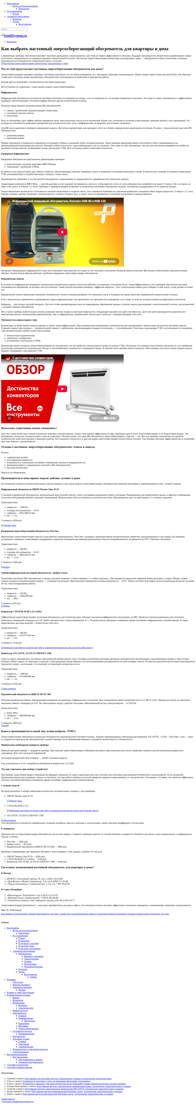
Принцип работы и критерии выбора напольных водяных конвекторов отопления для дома (124, 914)
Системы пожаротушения (19, 1067)
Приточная (23, 8)
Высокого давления (33, 956)
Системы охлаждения (17, 1065)
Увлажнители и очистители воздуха (30, 1049)
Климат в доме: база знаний (20, 992)
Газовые (22, 1015)
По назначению (14, 11)
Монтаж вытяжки (21, 985)
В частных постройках (29, 948)
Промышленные (26, 1034)
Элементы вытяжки (22, 987)
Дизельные (23, 1044)
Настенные (29, 1021)
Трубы (16, 21)
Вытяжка (11, 979)
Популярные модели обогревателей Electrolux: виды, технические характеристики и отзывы (77, 1091)
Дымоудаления (31, 959)
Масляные (23, 1026)
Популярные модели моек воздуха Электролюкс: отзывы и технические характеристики (68, 1078)
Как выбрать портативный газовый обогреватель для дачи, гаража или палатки (40, 914)
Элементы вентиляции (18, 16)
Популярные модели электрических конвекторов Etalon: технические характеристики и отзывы (84, 1086)
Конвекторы (19, 1003)
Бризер (16, 997)
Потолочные (30, 964)
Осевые (28, 961)
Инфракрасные (25, 1018)
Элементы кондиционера (30, 1062)
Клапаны (17, 19)
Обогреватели (19, 1013)
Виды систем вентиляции (25, 6)
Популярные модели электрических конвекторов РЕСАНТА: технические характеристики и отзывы (74, 1089)
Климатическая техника (18, 995)
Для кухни (18, 982)
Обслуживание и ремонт (30, 1059)
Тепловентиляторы (33, 966)
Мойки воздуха (20, 1010)
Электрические (25, 1008)
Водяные (22, 1005)
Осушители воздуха (22, 1031)
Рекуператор (19, 1036)
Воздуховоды (24, 24)
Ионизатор (18, 1000)
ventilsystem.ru (8, 1099)
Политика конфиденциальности (18, 1101)
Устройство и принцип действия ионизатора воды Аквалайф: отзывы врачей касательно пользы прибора (74, 1083)
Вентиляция (13, 3)
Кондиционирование (17, 1054)
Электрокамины (21, 1052)
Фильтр (22, 990)
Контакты (12, 41)
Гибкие (33, 977)
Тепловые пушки (21, 1039)
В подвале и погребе (28, 943)
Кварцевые (23, 1023)
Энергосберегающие (28, 1028)
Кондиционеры (20, 1057)
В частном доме (26, 946)
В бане (16, 14)
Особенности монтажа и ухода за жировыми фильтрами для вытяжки (56, 1081)
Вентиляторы (25, 954)
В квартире (23, 941)
